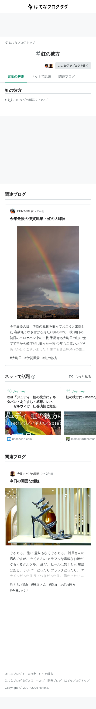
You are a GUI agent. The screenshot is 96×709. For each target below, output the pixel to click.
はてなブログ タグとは (19, 680)
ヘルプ (40, 680)
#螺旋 (53, 584)
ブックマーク (17, 391)
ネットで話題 (41, 76)
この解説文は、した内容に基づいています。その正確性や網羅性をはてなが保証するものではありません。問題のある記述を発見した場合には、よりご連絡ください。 (27, 101)
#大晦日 (16, 358)
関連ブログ (66, 76)
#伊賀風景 (32, 358)
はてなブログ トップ (22, 42)
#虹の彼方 (50, 358)
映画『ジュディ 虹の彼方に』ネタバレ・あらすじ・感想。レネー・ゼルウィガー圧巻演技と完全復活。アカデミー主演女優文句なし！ (31, 402)
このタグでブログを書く (73, 65)
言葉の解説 (16, 76)
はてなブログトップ (76, 680)
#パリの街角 (19, 584)
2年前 (40, 211)
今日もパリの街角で (29, 473)
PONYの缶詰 (25, 211)
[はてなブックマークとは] (33, 376)
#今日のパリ (19, 591)
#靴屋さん (38, 584)
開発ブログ (55, 680)
